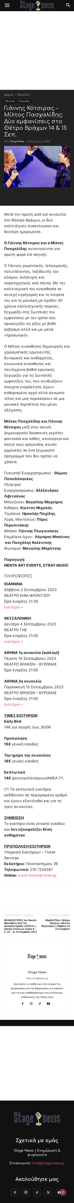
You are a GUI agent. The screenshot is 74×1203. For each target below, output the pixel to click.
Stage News (17, 141)
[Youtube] (50, 1003)
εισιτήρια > (13, 607)
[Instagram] (32, 1003)
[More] (59, 196)
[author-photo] (37, 966)
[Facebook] (24, 1003)
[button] (7, 5)
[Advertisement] (37, 50)
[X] (48, 1193)
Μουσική (23, 94)
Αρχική (8, 94)
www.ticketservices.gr (37, 875)
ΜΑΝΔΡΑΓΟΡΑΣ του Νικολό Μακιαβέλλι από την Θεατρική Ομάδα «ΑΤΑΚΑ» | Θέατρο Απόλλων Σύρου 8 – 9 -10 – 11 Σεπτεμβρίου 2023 (20, 926)
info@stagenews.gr (48, 1163)
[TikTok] (41, 1003)
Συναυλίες (24, 101)
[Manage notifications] (63, 1192)
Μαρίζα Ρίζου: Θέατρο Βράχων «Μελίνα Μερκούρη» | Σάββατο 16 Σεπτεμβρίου (56, 924)
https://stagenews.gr (37, 978)
